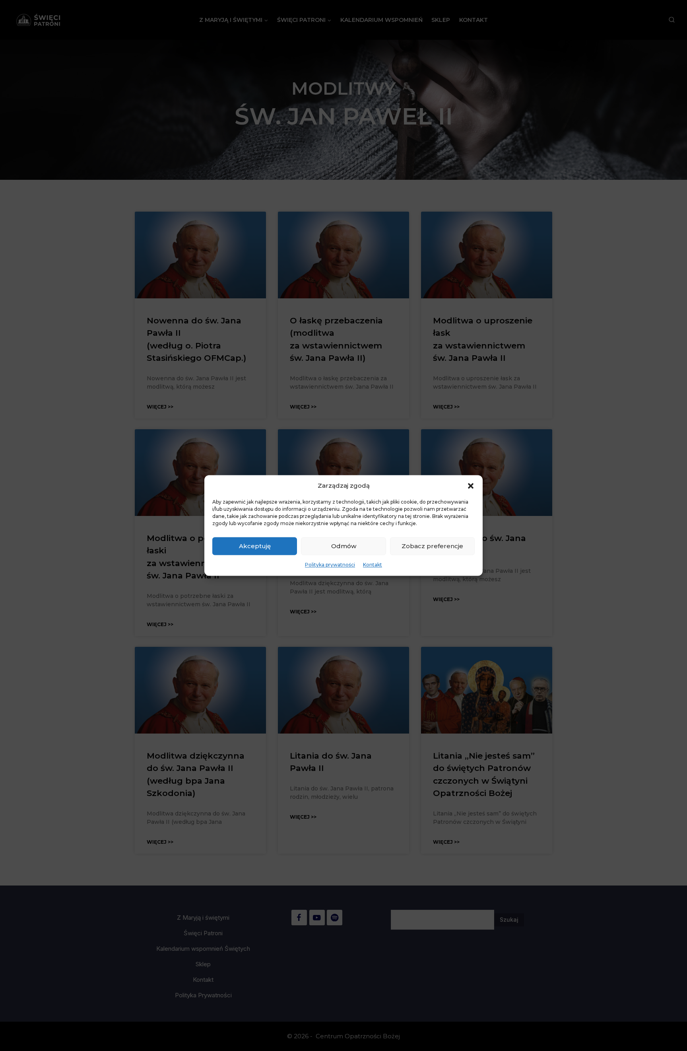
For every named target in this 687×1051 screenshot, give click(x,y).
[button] (471, 486)
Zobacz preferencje (432, 546)
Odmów (343, 546)
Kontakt (372, 565)
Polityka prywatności (330, 565)
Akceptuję (255, 546)
